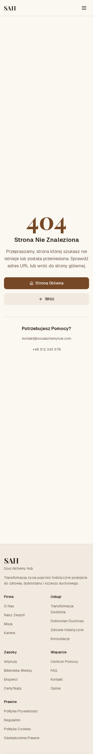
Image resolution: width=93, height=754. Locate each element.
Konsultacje (60, 639)
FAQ (54, 670)
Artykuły (10, 661)
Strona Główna (49, 283)
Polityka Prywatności (21, 711)
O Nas (9, 606)
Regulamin (12, 720)
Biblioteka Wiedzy (18, 670)
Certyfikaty (13, 688)
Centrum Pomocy (64, 661)
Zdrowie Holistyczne (67, 630)
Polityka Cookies (17, 729)
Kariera (9, 633)
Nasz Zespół (14, 615)
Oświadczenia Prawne (21, 738)
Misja (8, 624)
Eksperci (10, 679)
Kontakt (57, 679)
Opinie (56, 688)
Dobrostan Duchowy (67, 621)
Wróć (49, 299)
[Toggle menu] (84, 8)
